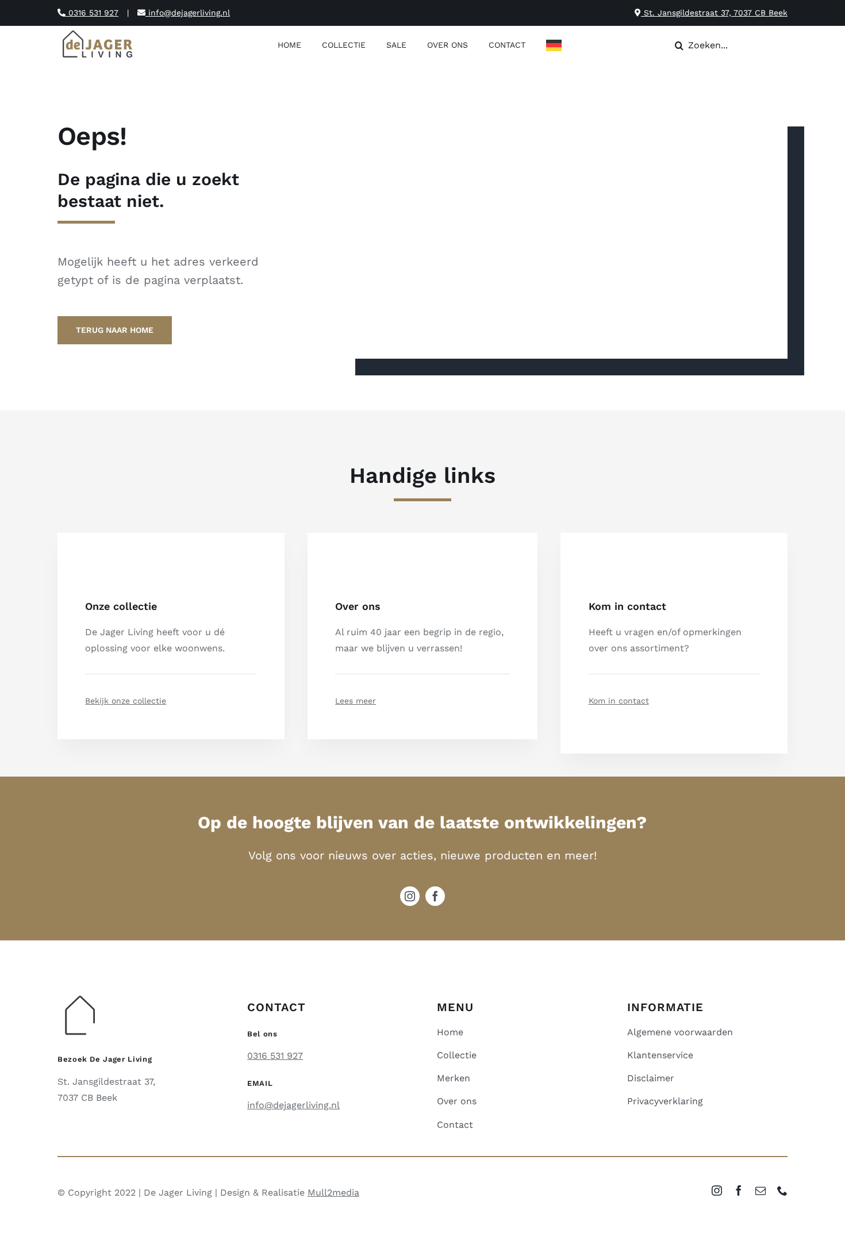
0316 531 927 (92, 12)
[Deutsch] (556, 46)
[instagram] (410, 896)
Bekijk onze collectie (125, 700)
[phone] (782, 1190)
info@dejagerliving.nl (187, 12)
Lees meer (355, 700)
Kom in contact (619, 700)
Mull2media (333, 1192)
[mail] (760, 1190)
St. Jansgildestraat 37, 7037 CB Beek (714, 12)
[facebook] (435, 896)
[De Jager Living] (98, 31)
